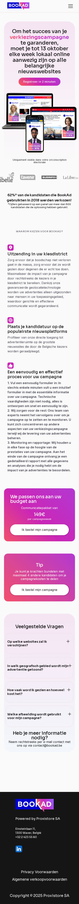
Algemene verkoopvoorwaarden (39, 879)
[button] (70, 6)
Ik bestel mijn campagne (40, 530)
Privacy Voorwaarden (39, 872)
